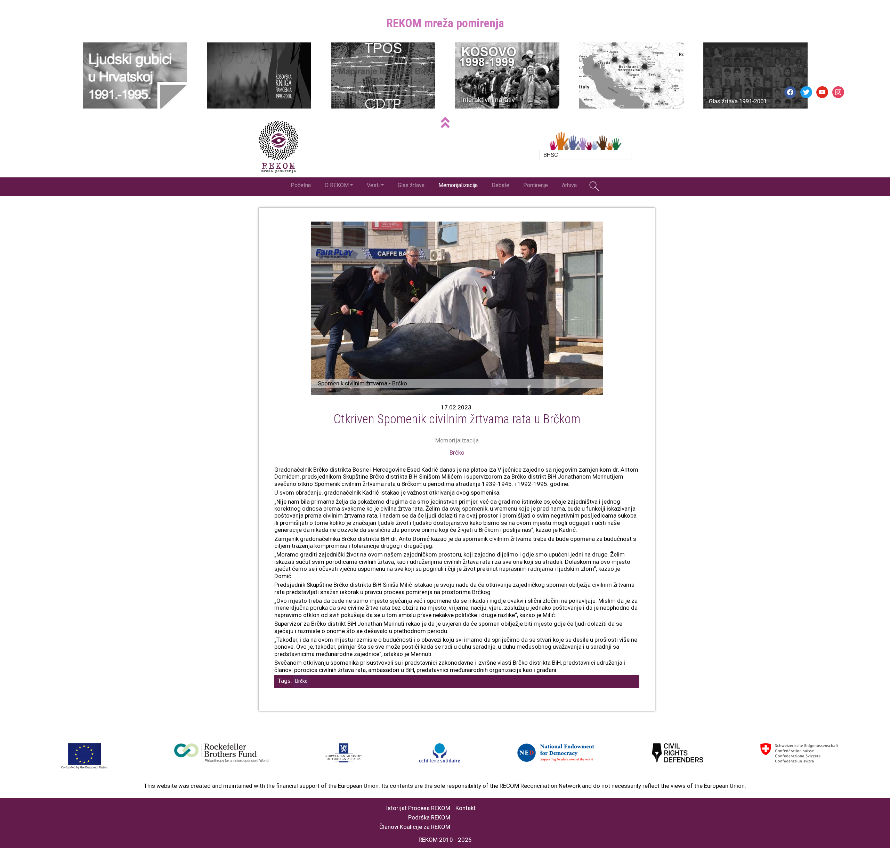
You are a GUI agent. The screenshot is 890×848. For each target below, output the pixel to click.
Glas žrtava (411, 185)
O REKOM (337, 185)
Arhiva (569, 185)
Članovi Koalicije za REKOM (414, 827)
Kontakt (465, 808)
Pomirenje (535, 185)
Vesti (373, 185)
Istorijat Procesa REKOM (418, 808)
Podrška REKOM (429, 818)
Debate (500, 185)
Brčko (457, 452)
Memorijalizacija (458, 185)
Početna (301, 185)
